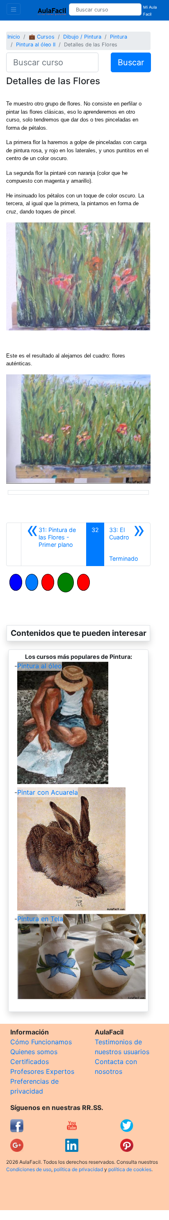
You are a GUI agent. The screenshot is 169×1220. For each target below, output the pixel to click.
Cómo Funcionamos (41, 1042)
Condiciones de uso (28, 1169)
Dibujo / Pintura (82, 37)
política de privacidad (78, 1169)
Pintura (118, 37)
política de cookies (129, 1169)
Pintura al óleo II (35, 44)
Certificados (29, 1061)
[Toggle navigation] (14, 9)
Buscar (131, 62)
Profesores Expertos (42, 1071)
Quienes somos (33, 1052)
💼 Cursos (42, 37)
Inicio (13, 37)
